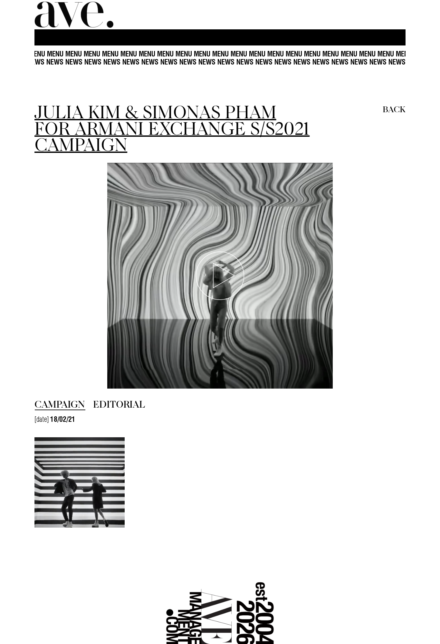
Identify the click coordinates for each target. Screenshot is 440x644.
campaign (59, 403)
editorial (119, 403)
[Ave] (74, 14)
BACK (394, 108)
